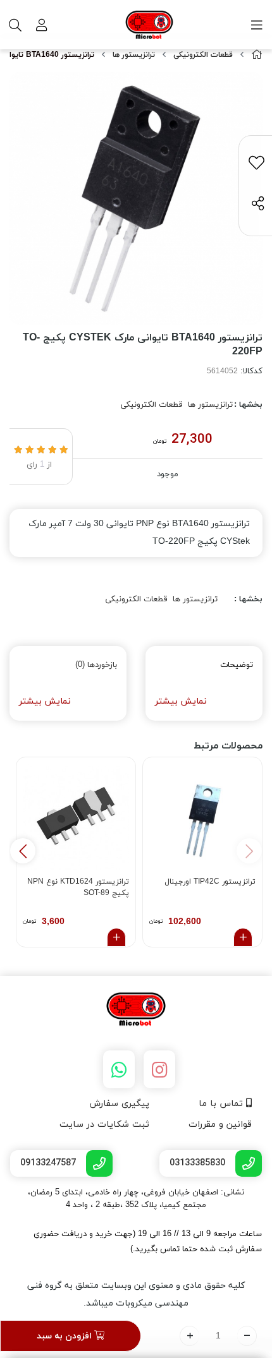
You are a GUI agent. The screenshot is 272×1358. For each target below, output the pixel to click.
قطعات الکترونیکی (203, 55)
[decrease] (247, 1336)
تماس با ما (222, 1103)
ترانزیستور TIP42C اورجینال (210, 882)
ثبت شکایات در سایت (104, 1124)
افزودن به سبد (65, 1336)
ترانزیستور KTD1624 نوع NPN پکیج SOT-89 (78, 887)
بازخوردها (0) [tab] (96, 665)
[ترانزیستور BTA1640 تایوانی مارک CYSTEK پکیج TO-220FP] (136, 1010)
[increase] (189, 1336)
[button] (22, 850)
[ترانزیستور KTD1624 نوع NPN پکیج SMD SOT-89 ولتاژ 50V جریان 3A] (76, 817)
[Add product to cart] (242, 937)
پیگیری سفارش (119, 1103)
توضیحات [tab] (236, 665)
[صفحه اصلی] (257, 55)
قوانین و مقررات (220, 1124)
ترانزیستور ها (134, 55)
